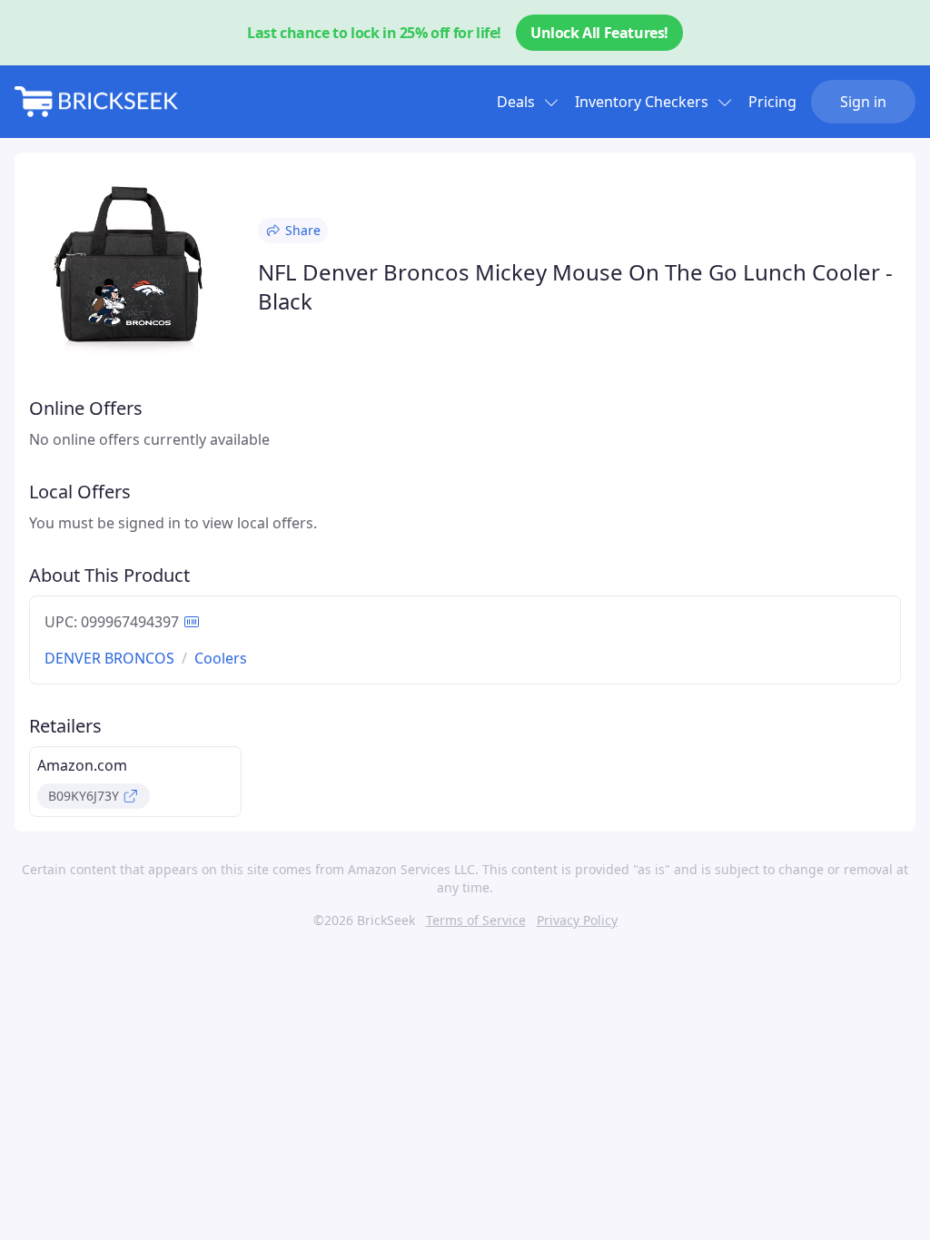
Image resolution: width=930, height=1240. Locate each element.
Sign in (863, 102)
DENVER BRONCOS (109, 658)
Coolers (220, 658)
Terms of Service (476, 920)
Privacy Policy (577, 920)
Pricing (772, 102)
